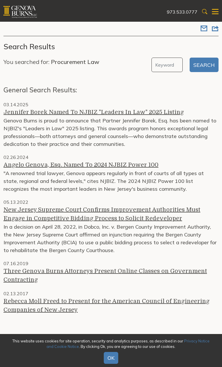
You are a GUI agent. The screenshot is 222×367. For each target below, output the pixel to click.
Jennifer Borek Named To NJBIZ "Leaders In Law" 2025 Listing (93, 112)
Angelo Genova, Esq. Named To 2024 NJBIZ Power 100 (80, 165)
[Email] (204, 29)
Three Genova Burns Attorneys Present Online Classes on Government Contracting (105, 275)
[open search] (204, 12)
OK (111, 358)
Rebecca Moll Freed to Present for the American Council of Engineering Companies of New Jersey (106, 305)
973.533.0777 (182, 12)
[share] (215, 29)
